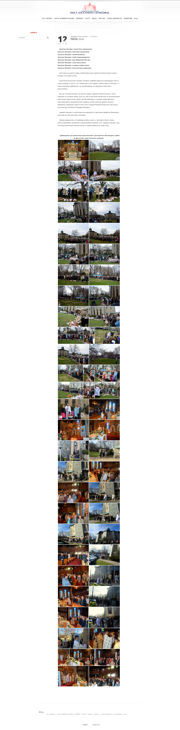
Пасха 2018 (77, 39)
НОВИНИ (79, 18)
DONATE (33, 33)
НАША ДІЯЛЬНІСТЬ (114, 18)
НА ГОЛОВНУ (47, 18)
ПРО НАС (102, 18)
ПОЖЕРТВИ (128, 18)
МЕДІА (94, 18)
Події (136, 18)
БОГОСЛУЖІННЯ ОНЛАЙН (64, 18)
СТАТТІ (87, 18)
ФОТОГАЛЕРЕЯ (82, 36)
